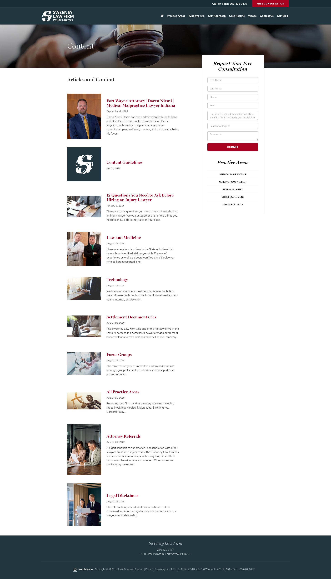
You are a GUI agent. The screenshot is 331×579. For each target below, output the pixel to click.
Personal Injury (233, 189)
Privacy (149, 569)
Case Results (237, 15)
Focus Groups (119, 354)
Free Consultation (270, 3)
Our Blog (282, 15)
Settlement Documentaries (131, 317)
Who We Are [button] (196, 15)
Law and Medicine (124, 237)
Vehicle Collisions (233, 196)
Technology (117, 279)
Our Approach (217, 15)
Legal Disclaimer (122, 495)
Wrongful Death (232, 204)
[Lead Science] (83, 569)
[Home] (162, 15)
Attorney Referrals (124, 436)
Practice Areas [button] (176, 15)
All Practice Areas (123, 391)
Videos (252, 15)
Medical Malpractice (233, 174)
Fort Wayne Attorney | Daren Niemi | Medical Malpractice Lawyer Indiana (141, 103)
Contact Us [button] (267, 15)
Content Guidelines (125, 162)
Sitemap (138, 569)
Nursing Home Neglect (233, 181)
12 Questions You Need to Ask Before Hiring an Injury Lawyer (140, 197)
